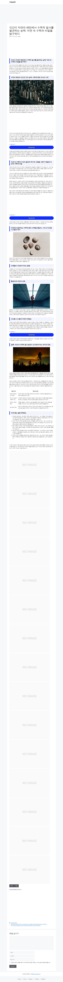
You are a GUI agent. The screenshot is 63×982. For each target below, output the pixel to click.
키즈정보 (24, 979)
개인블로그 (37, 979)
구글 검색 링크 (31, 147)
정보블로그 (30, 979)
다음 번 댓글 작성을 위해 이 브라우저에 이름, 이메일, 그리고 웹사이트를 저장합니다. (31, 962)
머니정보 (19, 979)
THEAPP (12, 2)
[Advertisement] (31, 14)
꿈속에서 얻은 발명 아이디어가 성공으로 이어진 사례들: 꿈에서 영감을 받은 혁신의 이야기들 (28, 924)
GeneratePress (37, 974)
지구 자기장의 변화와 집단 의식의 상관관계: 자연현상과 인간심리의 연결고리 (26, 925)
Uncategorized (14, 922)
